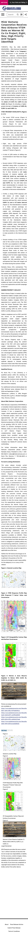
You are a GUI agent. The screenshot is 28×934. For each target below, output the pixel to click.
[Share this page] (26, 14)
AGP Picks (4, 2)
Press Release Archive (16, 924)
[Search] (18, 14)
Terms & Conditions (14, 931)
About (6, 924)
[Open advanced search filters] (21, 14)
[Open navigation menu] (2, 14)
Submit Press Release (14, 928)
